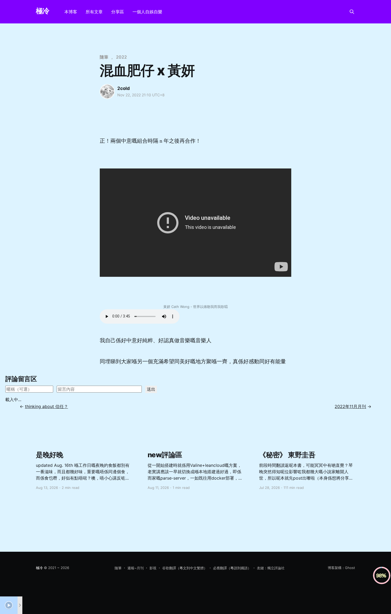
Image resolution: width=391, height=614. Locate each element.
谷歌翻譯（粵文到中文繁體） (184, 568)
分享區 (117, 11)
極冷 (42, 11)
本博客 (70, 11)
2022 (121, 57)
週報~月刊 (135, 568)
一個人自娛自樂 (147, 11)
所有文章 (94, 11)
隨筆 (104, 57)
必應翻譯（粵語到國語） (232, 568)
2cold (123, 88)
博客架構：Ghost (341, 568)
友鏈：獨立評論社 (271, 568)
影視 (152, 568)
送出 (151, 389)
